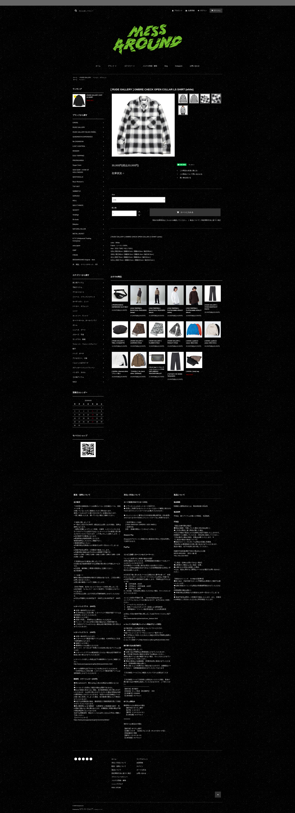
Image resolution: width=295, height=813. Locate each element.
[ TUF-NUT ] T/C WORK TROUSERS (174, 375)
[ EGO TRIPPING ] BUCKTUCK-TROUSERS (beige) (138, 310)
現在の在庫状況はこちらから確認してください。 (170, 220)
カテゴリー (128, 66)
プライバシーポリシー (120, 777)
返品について (194, 220)
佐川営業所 (78, 571)
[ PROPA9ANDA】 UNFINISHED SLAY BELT (120, 306)
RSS (113, 787)
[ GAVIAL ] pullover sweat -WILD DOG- (192, 342)
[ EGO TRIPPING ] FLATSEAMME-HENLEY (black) (194, 310)
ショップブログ (117, 784)
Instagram (178, 66)
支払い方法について (119, 763)
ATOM (118, 787)
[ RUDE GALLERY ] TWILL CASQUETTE (118, 342)
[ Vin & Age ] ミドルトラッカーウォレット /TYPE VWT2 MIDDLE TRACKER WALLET (156, 370)
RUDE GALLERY (85, 77)
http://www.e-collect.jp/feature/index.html (154, 640)
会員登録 (191, 10)
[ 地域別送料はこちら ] (82, 543)
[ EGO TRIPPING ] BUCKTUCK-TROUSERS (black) (157, 310)
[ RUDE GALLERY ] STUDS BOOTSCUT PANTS (211, 307)
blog (166, 66)
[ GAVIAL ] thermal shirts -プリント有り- (120, 372)
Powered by (76, 809)
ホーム (98, 66)
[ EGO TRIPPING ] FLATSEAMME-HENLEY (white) (175, 310)
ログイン (203, 10)
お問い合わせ (194, 66)
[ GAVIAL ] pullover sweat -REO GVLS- (211, 342)
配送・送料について (119, 766)
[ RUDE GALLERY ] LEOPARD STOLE (136, 342)
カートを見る (141, 770)
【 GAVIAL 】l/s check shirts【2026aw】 (137, 372)
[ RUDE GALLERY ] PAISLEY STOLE (173, 342)
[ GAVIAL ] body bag (193, 371)
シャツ (82, 79)
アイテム (217, 10)
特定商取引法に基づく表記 (211, 220)
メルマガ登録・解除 (150, 66)
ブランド (111, 66)
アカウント (178, 10)
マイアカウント (142, 759)
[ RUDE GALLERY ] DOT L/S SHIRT (94, 96)
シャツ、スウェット (100, 77)
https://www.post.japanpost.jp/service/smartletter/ (91, 720)
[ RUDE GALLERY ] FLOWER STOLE (155, 342)
